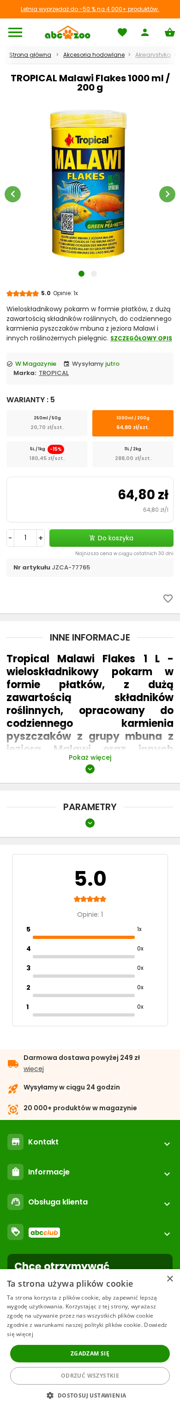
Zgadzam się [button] (90, 1353)
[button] (90, 1395)
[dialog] (90, 1339)
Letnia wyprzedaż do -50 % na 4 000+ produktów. (90, 9)
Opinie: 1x (65, 293)
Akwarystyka (153, 55)
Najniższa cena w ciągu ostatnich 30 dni (124, 553)
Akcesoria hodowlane (94, 55)
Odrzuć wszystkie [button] (90, 1376)
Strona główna (30, 55)
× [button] (169, 1279)
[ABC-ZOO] (67, 32)
